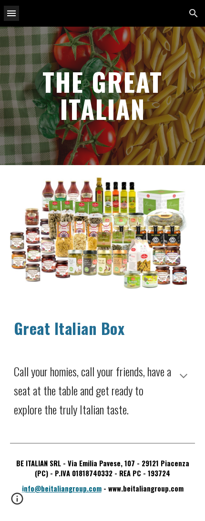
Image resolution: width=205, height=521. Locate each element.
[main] (102, 96)
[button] (11, 13)
